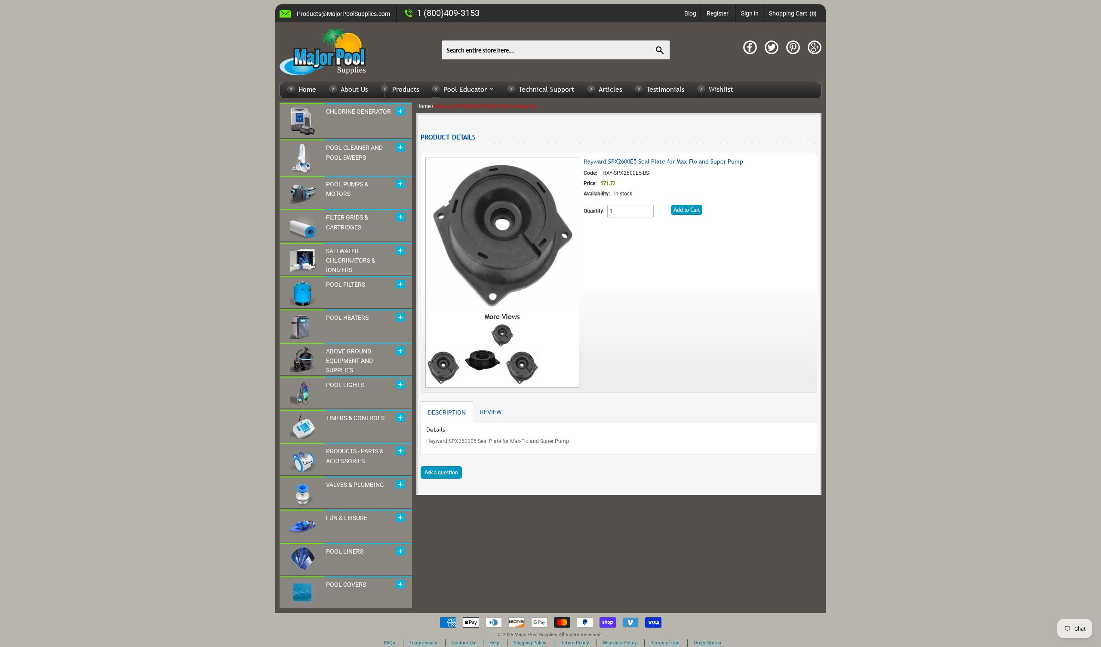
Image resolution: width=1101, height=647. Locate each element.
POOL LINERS (344, 551)
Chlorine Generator (358, 111)
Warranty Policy (620, 643)
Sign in (750, 13)
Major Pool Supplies (535, 635)
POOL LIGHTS (345, 384)
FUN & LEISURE (346, 517)
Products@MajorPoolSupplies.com (343, 13)
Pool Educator (466, 89)
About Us (354, 89)
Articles (610, 89)
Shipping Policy (530, 643)
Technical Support (546, 89)
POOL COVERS (346, 584)
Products (405, 89)
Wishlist (721, 89)
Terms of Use (665, 643)
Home (307, 89)
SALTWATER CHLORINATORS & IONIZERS (350, 261)
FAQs (389, 643)
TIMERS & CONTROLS (355, 418)
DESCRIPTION (447, 412)
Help (494, 643)
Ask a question (441, 472)
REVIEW (490, 412)
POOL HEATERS (347, 317)
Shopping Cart (793, 13)
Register (718, 13)
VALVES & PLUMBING (355, 484)
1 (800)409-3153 (448, 13)
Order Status (707, 643)
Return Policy (574, 643)
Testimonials (665, 89)
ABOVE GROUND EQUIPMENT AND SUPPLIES (349, 361)
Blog (690, 13)
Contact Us (463, 643)
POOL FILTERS (345, 284)
